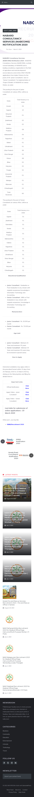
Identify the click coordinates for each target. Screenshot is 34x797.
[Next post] (31, 455)
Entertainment (7, 741)
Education (6, 737)
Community (6, 734)
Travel (5, 751)
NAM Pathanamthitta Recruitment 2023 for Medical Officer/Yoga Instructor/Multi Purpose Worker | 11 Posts (16, 517)
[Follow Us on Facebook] (4, 762)
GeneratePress (26, 785)
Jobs (14, 30)
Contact (25, 790)
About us (18, 790)
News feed (10, 790)
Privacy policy (13, 792)
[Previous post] (2, 441)
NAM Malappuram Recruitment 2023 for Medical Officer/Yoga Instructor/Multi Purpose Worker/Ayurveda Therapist (16, 660)
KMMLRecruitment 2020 (15, 424)
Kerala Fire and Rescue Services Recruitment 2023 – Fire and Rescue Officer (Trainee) (16, 603)
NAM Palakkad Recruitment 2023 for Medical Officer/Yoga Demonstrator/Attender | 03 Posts (16, 571)
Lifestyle (5, 744)
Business (5, 731)
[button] (31, 2)
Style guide (22, 792)
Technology (6, 747)
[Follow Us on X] (8, 762)
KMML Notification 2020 (20, 441)
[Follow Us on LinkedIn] (15, 762)
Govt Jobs (8, 30)
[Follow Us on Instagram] (11, 762)
